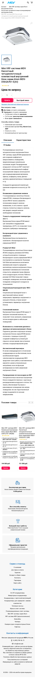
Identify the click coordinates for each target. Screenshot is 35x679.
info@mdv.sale (18, 644)
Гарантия (17, 572)
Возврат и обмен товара (17, 575)
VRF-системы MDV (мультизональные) (17, 616)
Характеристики (23, 140)
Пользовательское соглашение (17, 659)
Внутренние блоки (7, 8)
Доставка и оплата (17, 570)
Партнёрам (17, 580)
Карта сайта (17, 583)
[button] (32, 2)
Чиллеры (17, 621)
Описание (7, 140)
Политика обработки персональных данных (17, 657)
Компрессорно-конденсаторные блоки (17, 624)
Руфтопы (17, 627)
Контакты (17, 578)
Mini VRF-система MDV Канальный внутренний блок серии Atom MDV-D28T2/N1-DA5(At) (9, 431)
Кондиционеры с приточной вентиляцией (17, 598)
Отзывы (7, 145)
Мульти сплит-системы (17, 608)
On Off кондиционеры (17, 593)
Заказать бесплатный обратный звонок (15, 104)
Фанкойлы (17, 619)
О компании (17, 567)
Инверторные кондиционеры (17, 595)
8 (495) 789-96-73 (18, 640)
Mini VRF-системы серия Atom (18, 6)
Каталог (3, 6)
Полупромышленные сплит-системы (17, 611)
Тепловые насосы (17, 606)
